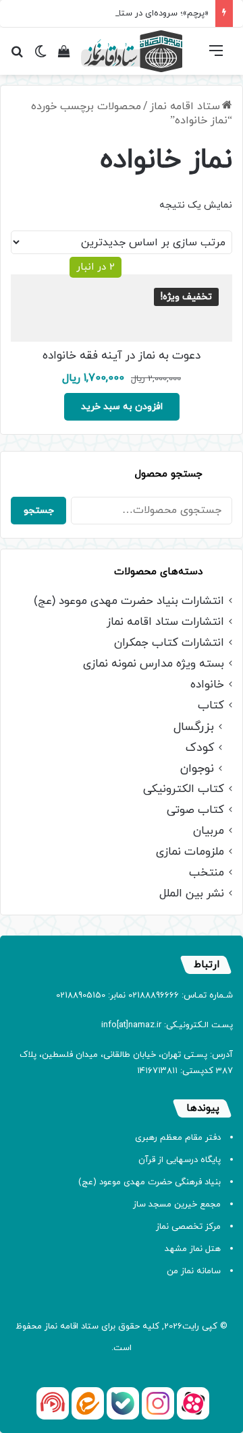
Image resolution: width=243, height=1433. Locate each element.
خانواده (207, 685)
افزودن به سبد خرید (122, 406)
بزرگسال (193, 727)
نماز (51, 1326)
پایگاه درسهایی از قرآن (179, 1160)
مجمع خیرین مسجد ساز (177, 1204)
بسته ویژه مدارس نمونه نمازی (153, 664)
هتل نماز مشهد (193, 1249)
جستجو (39, 510)
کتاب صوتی (195, 810)
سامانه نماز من (194, 1271)
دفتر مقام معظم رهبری (178, 1138)
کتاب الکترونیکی (183, 790)
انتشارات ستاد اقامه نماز (165, 622)
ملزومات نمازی (190, 852)
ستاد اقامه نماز (185, 106)
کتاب (211, 706)
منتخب (206, 873)
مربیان (208, 831)
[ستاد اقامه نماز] (131, 51)
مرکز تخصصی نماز (188, 1227)
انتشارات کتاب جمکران (169, 643)
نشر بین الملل (191, 894)
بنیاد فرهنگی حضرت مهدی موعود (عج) (149, 1182)
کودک (200, 748)
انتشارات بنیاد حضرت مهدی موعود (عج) (129, 601)
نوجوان (197, 769)
